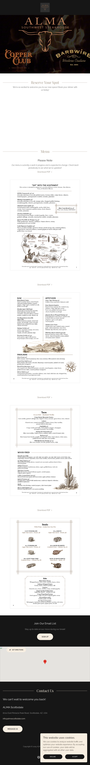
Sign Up (45, 637)
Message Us (13, 729)
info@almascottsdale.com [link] (14, 719)
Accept (74, 756)
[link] (45, 7)
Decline (53, 756)
